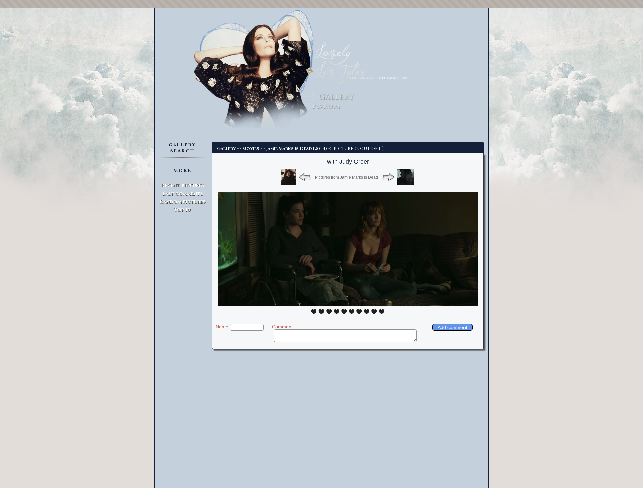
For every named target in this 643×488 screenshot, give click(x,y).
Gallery (226, 149)
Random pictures (182, 202)
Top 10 (182, 210)
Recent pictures (182, 185)
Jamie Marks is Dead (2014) (296, 149)
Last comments (182, 194)
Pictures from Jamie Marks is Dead (346, 177)
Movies (250, 149)
